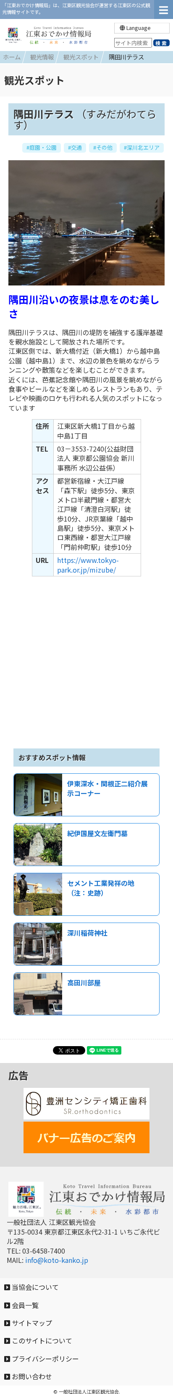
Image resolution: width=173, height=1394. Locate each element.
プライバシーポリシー (44, 1359)
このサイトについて (41, 1340)
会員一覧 (24, 1305)
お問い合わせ (31, 1376)
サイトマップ (31, 1323)
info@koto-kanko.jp (56, 1260)
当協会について (34, 1287)
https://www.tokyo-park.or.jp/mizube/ (88, 564)
